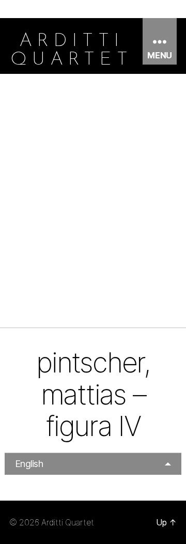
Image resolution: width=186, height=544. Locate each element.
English (29, 463)
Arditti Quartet (67, 522)
